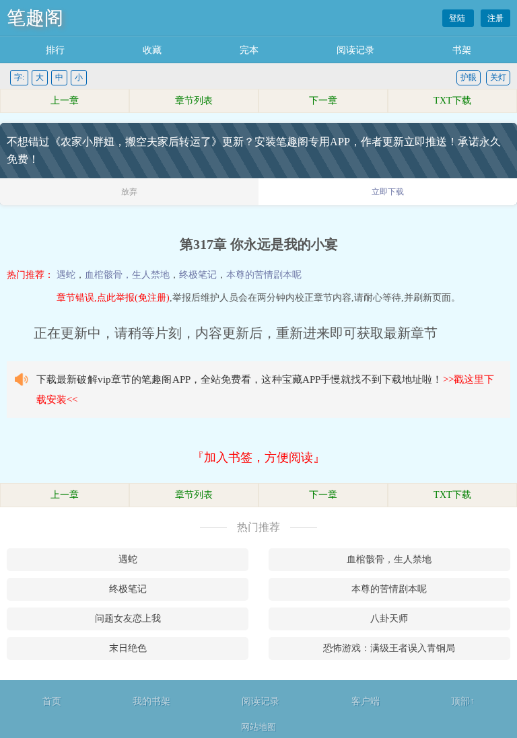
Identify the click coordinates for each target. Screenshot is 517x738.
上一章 (64, 101)
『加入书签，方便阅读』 (258, 457)
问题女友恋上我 (128, 619)
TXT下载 (452, 101)
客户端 (365, 701)
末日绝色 (128, 648)
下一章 (323, 101)
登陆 (458, 18)
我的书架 (151, 701)
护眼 (468, 77)
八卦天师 (389, 619)
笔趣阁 (35, 17)
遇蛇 (66, 275)
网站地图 (258, 727)
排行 (55, 50)
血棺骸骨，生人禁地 (127, 275)
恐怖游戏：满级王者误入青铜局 (389, 648)
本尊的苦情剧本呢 (264, 275)
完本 (249, 50)
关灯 (498, 77)
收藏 (152, 50)
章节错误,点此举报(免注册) (113, 298)
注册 (495, 18)
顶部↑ (463, 701)
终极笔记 (198, 275)
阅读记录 (355, 50)
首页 (51, 701)
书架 (461, 50)
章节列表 (194, 101)
